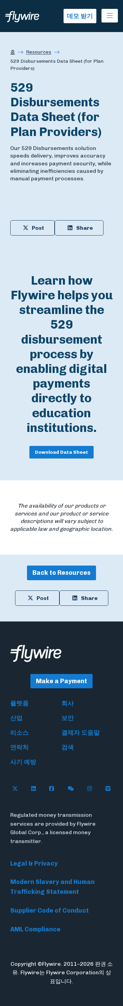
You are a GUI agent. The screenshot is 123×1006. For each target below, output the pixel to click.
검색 (68, 747)
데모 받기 (80, 16)
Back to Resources (61, 572)
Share (84, 228)
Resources (38, 52)
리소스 (19, 732)
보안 (68, 718)
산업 (16, 718)
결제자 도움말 (81, 732)
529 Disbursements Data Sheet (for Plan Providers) (57, 64)
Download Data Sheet (61, 452)
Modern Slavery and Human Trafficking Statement (52, 887)
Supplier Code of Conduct (49, 910)
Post (38, 228)
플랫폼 (19, 703)
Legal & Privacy (34, 863)
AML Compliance (35, 929)
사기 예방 (23, 762)
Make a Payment (61, 681)
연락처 (19, 747)
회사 (68, 703)
